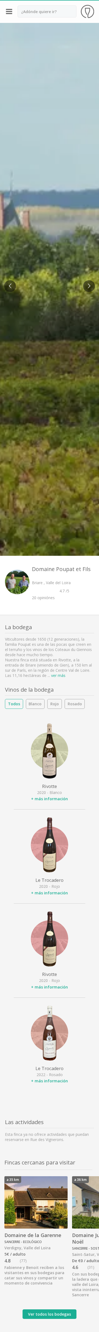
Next (87, 282)
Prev (8, 282)
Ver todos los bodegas (49, 1314)
